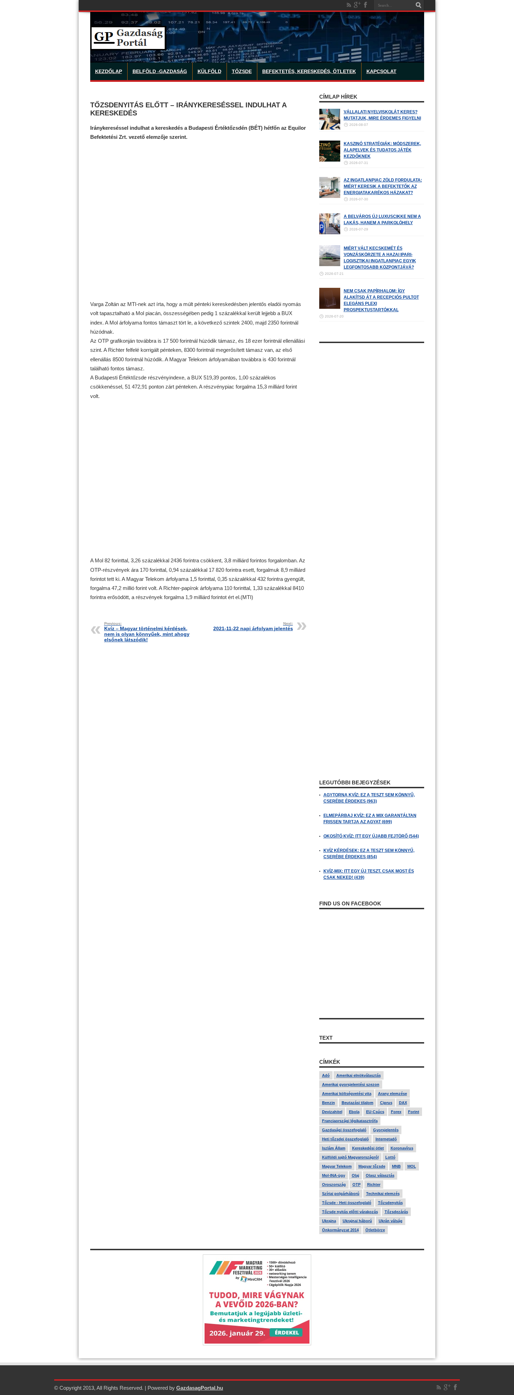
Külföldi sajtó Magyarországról (350, 1157)
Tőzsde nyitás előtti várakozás (350, 1212)
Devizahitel (332, 1112)
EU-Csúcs (375, 1112)
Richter (373, 1184)
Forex (396, 1112)
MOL (411, 1166)
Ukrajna (329, 1221)
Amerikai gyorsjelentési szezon (350, 1084)
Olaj (355, 1175)
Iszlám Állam (333, 1148)
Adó (326, 1075)
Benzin (328, 1103)
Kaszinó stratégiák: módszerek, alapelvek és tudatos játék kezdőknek (382, 150)
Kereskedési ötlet (368, 1148)
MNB (396, 1166)
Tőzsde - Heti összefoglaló (346, 1203)
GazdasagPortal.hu (199, 1388)
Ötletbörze (375, 1230)
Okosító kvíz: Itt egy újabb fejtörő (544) (371, 836)
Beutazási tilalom (357, 1103)
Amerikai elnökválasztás (358, 1075)
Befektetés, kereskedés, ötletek (309, 71)
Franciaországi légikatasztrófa (350, 1121)
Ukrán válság (390, 1221)
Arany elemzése (392, 1093)
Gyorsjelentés (386, 1130)
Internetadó (386, 1139)
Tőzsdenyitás (390, 1203)
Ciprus (386, 1103)
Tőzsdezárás (396, 1212)
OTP (356, 1184)
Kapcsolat (381, 71)
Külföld (209, 71)
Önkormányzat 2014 (340, 1230)
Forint (413, 1112)
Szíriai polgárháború (340, 1193)
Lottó (390, 1157)
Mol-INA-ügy (333, 1175)
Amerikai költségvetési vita (346, 1093)
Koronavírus (402, 1148)
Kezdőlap (108, 71)
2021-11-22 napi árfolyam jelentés (253, 626)
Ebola (354, 1112)
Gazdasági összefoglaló (344, 1130)
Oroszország (334, 1184)
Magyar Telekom (337, 1166)
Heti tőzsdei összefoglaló (345, 1139)
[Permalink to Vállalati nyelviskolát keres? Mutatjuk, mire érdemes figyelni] (329, 128)
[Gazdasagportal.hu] (128, 45)
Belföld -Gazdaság (160, 71)
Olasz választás (380, 1175)
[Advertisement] (198, 220)
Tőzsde (242, 71)
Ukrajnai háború (357, 1221)
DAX (403, 1103)
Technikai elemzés (383, 1193)
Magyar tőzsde (371, 1166)
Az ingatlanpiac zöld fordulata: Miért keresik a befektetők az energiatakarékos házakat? (383, 186)
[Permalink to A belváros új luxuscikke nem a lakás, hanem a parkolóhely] (329, 232)
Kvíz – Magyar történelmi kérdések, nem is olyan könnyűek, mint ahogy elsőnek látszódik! (147, 631)
